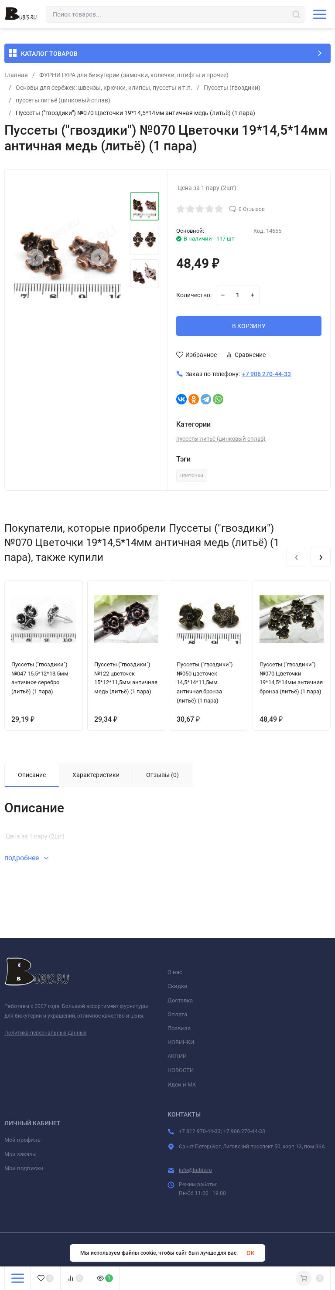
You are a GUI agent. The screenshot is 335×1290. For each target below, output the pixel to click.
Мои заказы (20, 1154)
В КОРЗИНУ (249, 325)
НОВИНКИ (181, 1042)
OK (250, 1252)
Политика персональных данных (45, 1033)
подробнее (22, 858)
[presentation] (35, 257)
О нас (175, 972)
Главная (16, 75)
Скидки (178, 986)
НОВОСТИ (181, 1070)
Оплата (177, 1014)
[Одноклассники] (193, 399)
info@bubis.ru (195, 1170)
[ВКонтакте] (181, 399)
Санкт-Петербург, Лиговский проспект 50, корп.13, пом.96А (252, 1147)
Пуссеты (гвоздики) (232, 88)
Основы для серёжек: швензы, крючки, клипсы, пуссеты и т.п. (104, 88)
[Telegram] (206, 399)
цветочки (191, 475)
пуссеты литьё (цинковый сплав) (63, 100)
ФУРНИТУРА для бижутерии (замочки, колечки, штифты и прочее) (134, 75)
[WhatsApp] (218, 399)
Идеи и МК (182, 1084)
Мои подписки (24, 1168)
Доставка (180, 1000)
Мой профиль (22, 1140)
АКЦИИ (177, 1056)
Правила (179, 1028)
